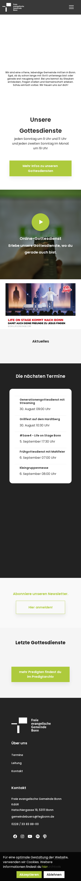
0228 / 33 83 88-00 (25, 824)
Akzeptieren (29, 874)
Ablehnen (54, 874)
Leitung (16, 763)
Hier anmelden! (41, 607)
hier (45, 866)
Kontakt (17, 771)
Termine (17, 755)
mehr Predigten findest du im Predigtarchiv (40, 674)
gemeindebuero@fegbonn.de (32, 816)
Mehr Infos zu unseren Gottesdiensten (41, 168)
